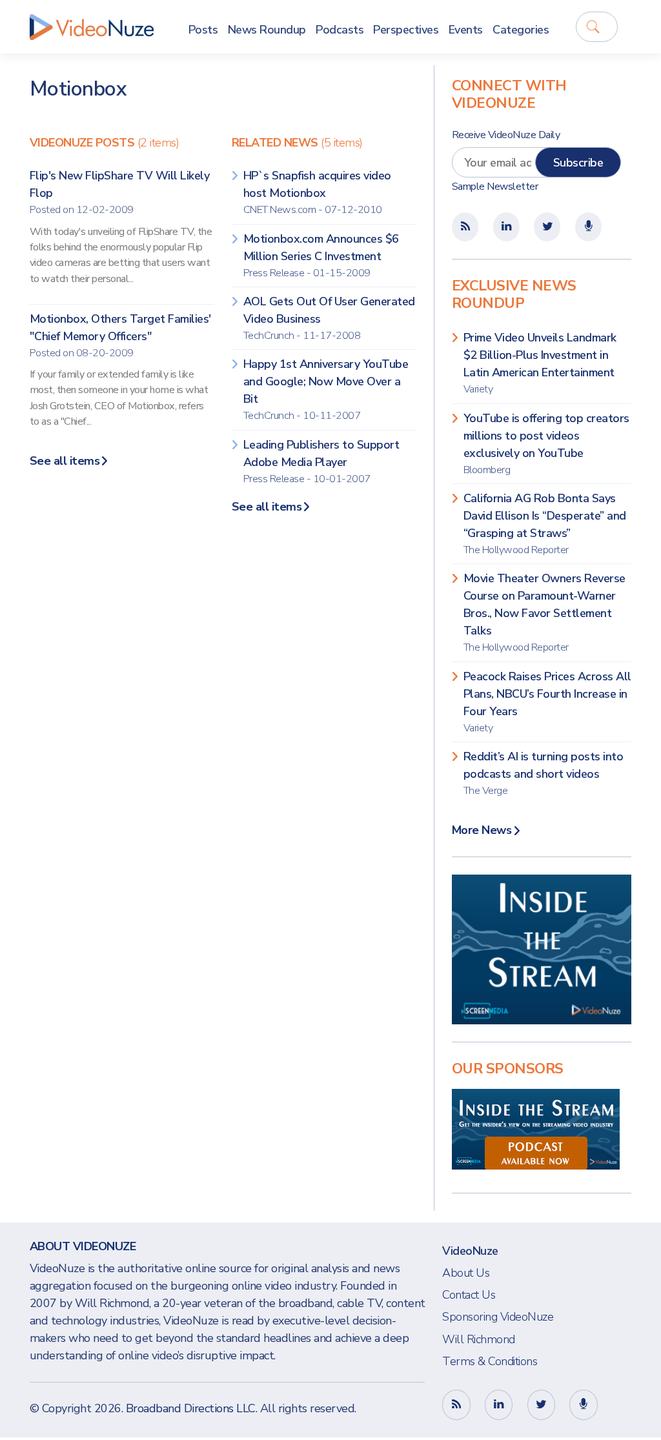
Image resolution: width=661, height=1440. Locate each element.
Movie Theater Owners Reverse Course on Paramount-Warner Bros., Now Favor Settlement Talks (544, 612)
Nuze (92, 27)
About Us (465, 1273)
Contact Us (468, 1295)
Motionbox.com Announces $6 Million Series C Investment (321, 255)
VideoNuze (470, 1251)
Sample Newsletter (495, 186)
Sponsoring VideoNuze (497, 1316)
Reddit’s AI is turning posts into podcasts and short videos (543, 773)
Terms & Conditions (489, 1361)
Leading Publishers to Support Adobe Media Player (321, 461)
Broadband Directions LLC (191, 1408)
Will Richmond (478, 1339)
